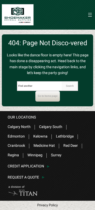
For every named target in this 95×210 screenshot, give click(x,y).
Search (70, 86)
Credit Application (26, 166)
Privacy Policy (47, 205)
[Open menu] (90, 15)
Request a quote (23, 177)
